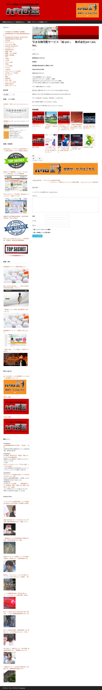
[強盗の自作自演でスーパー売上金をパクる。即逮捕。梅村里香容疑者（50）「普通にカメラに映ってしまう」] (10, 529)
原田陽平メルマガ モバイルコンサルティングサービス (16, 122)
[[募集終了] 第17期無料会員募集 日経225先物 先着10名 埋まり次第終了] (16, 228)
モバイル (7, 67)
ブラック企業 (8, 62)
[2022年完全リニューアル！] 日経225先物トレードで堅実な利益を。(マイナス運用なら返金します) (16, 150)
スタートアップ (38, 37)
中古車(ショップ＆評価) (11, 73)
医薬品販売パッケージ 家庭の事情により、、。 (16, 266)
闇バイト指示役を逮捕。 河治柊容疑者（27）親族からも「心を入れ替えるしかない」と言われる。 (16, 631)
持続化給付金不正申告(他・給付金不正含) (16, 37)
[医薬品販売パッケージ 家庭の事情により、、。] (16, 275)
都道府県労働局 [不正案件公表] (13, 39)
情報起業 (7, 78)
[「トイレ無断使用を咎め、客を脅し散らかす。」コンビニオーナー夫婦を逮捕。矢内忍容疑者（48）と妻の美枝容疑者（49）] (10, 603)
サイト (34, 225)
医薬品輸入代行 (9, 49)
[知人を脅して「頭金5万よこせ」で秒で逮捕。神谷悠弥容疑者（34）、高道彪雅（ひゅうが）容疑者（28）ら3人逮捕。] (10, 658)
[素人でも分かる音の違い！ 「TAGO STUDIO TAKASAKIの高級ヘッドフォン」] (16, 298)
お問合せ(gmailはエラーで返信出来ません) (13, 22)
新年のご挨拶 (36, 147)
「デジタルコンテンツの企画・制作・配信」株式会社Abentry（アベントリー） (89, 127)
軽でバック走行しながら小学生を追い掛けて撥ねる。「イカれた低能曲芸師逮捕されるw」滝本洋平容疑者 (17, 612)
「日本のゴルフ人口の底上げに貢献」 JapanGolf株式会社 (51, 126)
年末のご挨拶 (7, 417)
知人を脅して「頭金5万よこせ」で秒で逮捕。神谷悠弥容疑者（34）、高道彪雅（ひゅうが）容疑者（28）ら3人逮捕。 (16, 649)
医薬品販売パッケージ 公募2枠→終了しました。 (16, 331)
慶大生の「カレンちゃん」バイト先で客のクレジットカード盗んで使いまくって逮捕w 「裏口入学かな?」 (17, 576)
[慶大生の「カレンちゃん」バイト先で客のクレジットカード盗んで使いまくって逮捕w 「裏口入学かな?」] (10, 584)
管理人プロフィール (10, 85)
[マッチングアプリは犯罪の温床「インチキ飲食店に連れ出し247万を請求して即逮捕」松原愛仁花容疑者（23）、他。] (10, 511)
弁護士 (7, 64)
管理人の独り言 (9, 83)
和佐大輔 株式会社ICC (11, 46)
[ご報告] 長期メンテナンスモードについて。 (38, 125)
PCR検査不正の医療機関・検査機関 (15, 31)
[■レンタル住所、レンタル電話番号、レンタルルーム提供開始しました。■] (15, 387)
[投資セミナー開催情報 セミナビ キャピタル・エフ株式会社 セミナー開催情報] (16, 183)
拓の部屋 (7, 40)
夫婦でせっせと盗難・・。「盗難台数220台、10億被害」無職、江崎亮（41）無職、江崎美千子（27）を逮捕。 (16, 485)
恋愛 (6, 76)
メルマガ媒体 (8, 65)
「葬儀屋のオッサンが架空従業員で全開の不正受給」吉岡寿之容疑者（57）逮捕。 (16, 539)
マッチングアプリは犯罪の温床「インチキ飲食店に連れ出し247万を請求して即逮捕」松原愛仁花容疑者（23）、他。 (16, 502)
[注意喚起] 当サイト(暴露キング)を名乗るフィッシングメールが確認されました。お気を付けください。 (64, 128)
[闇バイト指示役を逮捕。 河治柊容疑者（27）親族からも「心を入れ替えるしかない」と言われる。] (10, 640)
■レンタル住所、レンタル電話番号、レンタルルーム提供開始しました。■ (16, 377)
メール (34, 220)
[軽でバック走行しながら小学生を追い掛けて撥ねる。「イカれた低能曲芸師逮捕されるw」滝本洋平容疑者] (10, 621)
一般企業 (7, 69)
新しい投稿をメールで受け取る (42, 232)
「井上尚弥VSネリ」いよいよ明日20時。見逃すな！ (76, 149)
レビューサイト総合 (10, 82)
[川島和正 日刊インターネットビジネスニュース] (16, 113)
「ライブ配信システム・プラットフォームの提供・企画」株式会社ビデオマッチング (50, 150)
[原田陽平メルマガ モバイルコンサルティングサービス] (16, 132)
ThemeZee (22, 688)
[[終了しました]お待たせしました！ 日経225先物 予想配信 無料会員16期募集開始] (16, 249)
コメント (34, 195)
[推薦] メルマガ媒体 (11, 53)
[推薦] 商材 (8, 51)
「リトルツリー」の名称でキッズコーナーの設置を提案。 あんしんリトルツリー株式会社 (73, 182)
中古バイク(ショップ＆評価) (12, 71)
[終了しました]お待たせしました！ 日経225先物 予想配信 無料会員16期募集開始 (16, 239)
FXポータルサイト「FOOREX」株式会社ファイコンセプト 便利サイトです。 (16, 195)
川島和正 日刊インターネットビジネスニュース (16, 105)
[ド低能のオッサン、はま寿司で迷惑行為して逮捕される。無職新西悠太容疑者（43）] (10, 676)
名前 (33, 216)
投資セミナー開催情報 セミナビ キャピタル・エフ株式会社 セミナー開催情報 (15, 172)
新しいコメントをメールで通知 (42, 229)
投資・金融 (8, 80)
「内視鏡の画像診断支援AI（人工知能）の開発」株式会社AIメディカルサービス (76, 127)
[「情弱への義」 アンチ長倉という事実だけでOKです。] (15, 359)
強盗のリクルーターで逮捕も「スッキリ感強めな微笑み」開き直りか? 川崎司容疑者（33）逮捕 (16, 557)
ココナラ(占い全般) (10, 44)
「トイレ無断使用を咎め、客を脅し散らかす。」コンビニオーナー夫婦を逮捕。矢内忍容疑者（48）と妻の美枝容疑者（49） (16, 594)
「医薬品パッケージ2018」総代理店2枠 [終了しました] (16, 310)
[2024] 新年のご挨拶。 (88, 147)
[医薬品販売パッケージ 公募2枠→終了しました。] (15, 340)
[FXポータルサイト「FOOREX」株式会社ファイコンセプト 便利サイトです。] (16, 205)
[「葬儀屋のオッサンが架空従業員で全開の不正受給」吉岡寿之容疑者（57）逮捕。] (10, 548)
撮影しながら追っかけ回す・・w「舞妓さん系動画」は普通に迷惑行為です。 (63, 150)
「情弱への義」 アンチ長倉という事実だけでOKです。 (16, 350)
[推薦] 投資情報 (9, 55)
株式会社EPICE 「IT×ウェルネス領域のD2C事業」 (46, 180)
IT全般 (7, 58)
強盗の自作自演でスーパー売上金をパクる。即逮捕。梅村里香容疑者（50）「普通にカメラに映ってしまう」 (16, 521)
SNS (6, 56)
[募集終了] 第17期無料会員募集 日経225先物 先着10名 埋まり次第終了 (16, 217)
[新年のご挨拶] (16, 406)
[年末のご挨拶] (16, 426)
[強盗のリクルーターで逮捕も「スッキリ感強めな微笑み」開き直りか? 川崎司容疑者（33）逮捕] (10, 566)
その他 (7, 60)
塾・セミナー (8, 74)
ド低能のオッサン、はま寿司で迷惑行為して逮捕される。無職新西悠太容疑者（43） (16, 667)
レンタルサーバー (10, 48)
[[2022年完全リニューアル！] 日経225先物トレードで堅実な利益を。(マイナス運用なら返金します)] (16, 160)
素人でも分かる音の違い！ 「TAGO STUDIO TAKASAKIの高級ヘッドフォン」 (16, 287)
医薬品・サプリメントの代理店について (37, 22)
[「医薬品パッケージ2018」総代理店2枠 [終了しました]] (16, 320)
